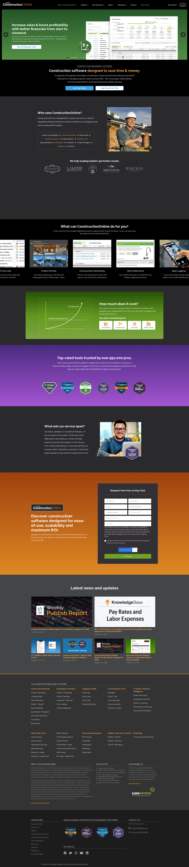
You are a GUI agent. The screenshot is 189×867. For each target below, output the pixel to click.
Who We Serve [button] (97, 5)
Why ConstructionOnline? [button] (67, 5)
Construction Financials (40, 689)
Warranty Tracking (89, 704)
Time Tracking (62, 704)
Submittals (86, 741)
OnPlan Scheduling (64, 693)
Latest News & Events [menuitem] (40, 834)
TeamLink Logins (114, 708)
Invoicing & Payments (39, 716)
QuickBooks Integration (40, 712)
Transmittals (86, 745)
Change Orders (36, 696)
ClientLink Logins (37, 752)
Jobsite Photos (62, 741)
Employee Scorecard (141, 699)
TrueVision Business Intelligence (141, 690)
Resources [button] (121, 5)
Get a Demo (172, 5)
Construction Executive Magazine (112, 772)
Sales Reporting (37, 748)
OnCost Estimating (38, 693)
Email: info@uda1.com (139, 828)
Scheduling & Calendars (66, 689)
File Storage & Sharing (65, 737)
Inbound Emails (114, 700)
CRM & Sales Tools (38, 733)
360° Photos (61, 752)
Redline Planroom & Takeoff (119, 733)
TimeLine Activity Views (40, 756)
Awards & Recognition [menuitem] (40, 837)
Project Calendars (63, 696)
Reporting (86, 748)
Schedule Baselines (64, 708)
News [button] (110, 5)
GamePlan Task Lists (65, 700)
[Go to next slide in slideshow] (183, 35)
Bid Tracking (35, 723)
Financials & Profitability (142, 711)
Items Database (37, 708)
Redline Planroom (115, 741)
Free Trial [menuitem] (35, 827)
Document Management (92, 733)
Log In (183, 5)
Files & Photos (62, 733)
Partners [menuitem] (34, 844)
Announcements (114, 704)
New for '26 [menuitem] (145, 5)
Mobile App (137, 733)
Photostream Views (64, 745)
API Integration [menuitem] (37, 841)
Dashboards (86, 752)
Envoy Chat (112, 696)
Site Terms (74, 864)
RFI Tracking (86, 737)
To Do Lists (86, 700)
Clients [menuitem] (34, 831)
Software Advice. (113, 783)
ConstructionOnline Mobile (143, 737)
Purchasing (35, 719)
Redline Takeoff (37, 704)
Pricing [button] (133, 5)
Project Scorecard (140, 695)
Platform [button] (84, 5)
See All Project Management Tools (29, 47)
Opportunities (36, 741)
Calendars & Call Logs (39, 745)
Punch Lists (86, 696)
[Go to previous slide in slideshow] (6, 35)
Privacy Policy (83, 864)
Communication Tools (116, 689)
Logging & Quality (89, 689)
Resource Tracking (140, 703)
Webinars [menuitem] (35, 851)
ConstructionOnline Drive (66, 748)
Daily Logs (86, 693)
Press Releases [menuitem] (37, 854)
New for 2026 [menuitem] (36, 824)
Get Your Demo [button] (79, 88)
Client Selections (37, 700)
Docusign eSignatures (65, 756)
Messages (111, 693)
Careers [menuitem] (34, 847)
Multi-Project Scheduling (142, 707)
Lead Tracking (36, 737)
